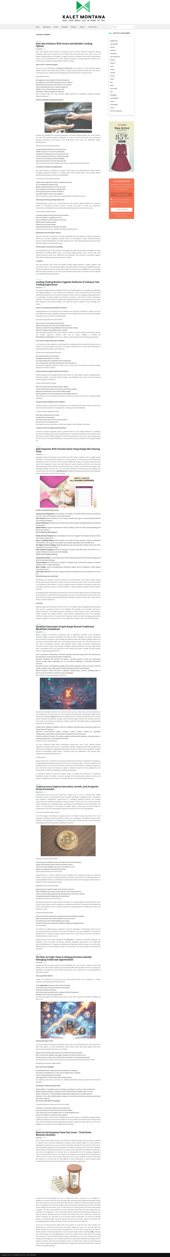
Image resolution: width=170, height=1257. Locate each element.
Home (38, 27)
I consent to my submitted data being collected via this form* (120, 202)
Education (113, 53)
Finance (82, 27)
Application (46, 27)
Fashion (112, 60)
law (111, 82)
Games (112, 69)
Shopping (64, 27)
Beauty (56, 27)
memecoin (69, 939)
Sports (112, 101)
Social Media (114, 98)
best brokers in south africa (45, 337)
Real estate (113, 88)
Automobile (114, 44)
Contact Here (92, 27)
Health (112, 76)
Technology (114, 104)
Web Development (116, 111)
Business (74, 27)
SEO (111, 92)
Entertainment (115, 57)
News (112, 85)
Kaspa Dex (53, 716)
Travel (112, 108)
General (112, 72)
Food (111, 66)
